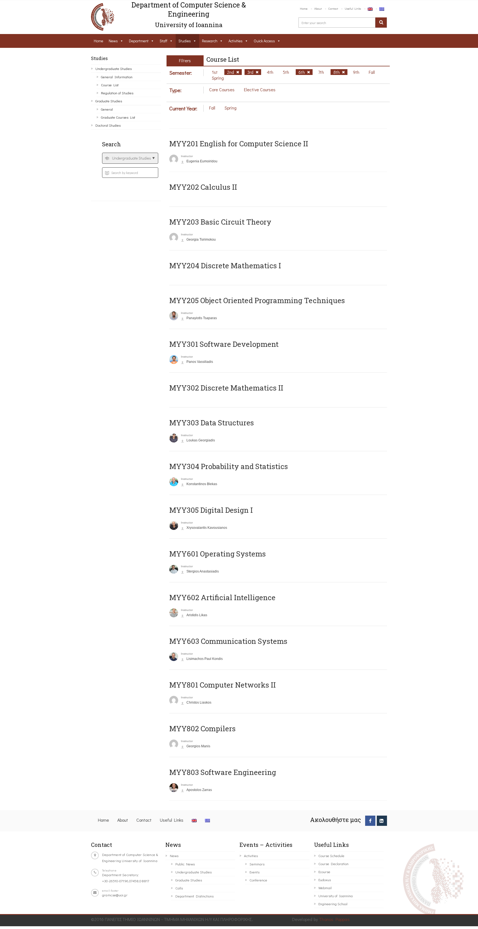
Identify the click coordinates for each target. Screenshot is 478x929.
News (113, 40)
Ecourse (324, 871)
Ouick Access (264, 40)
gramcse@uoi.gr (115, 894)
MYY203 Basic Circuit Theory (220, 222)
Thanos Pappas (334, 919)
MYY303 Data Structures (211, 422)
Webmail (325, 887)
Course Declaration (333, 863)
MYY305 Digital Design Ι (211, 510)
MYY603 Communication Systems (228, 641)
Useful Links (353, 8)
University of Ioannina (335, 895)
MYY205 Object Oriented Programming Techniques (257, 300)
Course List (110, 84)
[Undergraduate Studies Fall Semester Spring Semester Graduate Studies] (130, 158)
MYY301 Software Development (224, 344)
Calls (179, 888)
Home (304, 8)
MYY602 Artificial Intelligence (222, 597)
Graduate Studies (108, 100)
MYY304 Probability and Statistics (228, 466)
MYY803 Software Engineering (222, 772)
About (318, 8)
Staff (163, 40)
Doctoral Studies (108, 125)
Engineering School (332, 903)
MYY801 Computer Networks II (222, 684)
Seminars (257, 864)
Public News (185, 864)
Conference (258, 880)
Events (254, 872)
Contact (333, 8)
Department (139, 40)
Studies (184, 40)
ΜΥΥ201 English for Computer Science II (238, 143)
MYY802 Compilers (202, 728)
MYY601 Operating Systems (217, 553)
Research (209, 40)
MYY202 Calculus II (203, 187)
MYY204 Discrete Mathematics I (225, 265)
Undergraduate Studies (113, 68)
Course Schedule (331, 855)
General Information (117, 76)
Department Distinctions (194, 896)
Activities (235, 40)
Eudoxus (324, 879)
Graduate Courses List (118, 117)
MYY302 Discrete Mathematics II (226, 387)
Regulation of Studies (117, 92)
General (107, 109)
